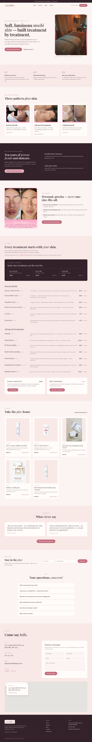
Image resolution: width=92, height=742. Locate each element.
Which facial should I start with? (29, 585)
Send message (51, 673)
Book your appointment (13, 49)
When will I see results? (26, 613)
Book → (28, 275)
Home (34, 5)
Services (40, 5)
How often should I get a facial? (28, 608)
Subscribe (82, 561)
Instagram (7, 671)
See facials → (9, 132)
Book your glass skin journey (14, 171)
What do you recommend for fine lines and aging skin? (35, 596)
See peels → (65, 132)
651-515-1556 (74, 5)
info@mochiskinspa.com (13, 663)
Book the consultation (57, 390)
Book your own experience (46, 541)
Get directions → (12, 692)
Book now (83, 5)
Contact (51, 5)
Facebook (13, 671)
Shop (46, 5)
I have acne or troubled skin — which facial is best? (34, 591)
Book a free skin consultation (52, 222)
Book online (48, 731)
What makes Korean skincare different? (31, 602)
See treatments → (39, 134)
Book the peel (12, 390)
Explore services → (29, 49)
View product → (25, 452)
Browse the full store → (81, 412)
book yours (54, 1)
